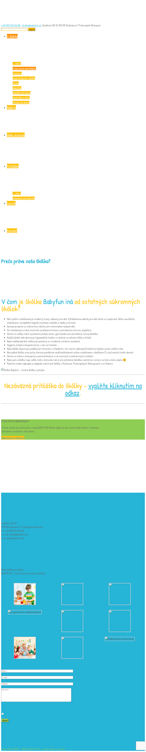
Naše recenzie (16, 135)
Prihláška (13, 166)
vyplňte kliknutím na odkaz (103, 389)
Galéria (11, 107)
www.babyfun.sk (54, 573)
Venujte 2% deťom (21, 102)
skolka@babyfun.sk (31, 25)
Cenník (11, 203)
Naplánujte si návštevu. (12, 438)
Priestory (17, 73)
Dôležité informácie (22, 92)
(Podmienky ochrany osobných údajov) (20, 707)
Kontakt (12, 230)
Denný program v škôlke (24, 78)
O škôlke (12, 36)
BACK (17, 63)
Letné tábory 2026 (21, 97)
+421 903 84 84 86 (11, 25)
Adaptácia (17, 87)
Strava (16, 83)
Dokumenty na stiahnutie (24, 198)
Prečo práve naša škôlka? (24, 68)
